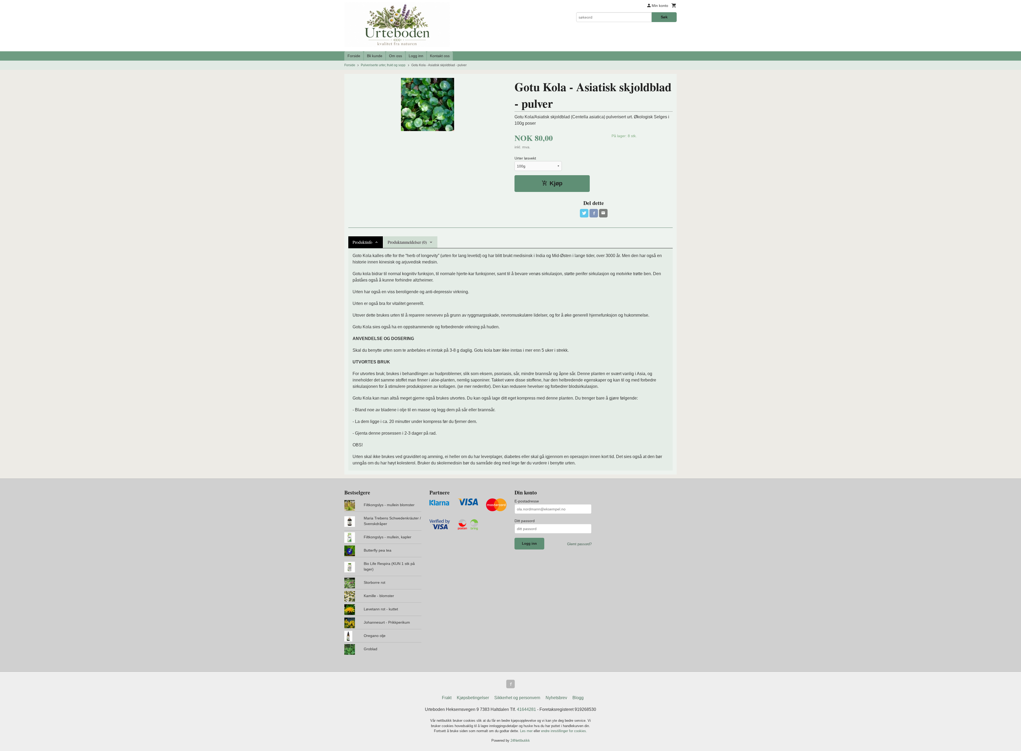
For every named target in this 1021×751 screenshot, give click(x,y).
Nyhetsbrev (556, 697)
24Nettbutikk (520, 740)
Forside (354, 56)
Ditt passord (524, 521)
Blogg (578, 697)
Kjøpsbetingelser (473, 697)
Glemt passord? (579, 544)
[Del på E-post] (603, 213)
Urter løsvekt (525, 158)
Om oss (395, 56)
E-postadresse (526, 501)
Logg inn (416, 56)
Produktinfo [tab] (362, 242)
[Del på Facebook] (593, 213)
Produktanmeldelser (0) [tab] (407, 242)
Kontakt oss (440, 56)
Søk (664, 17)
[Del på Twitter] (584, 213)
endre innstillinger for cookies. (564, 731)
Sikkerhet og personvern (517, 697)
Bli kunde (374, 56)
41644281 (526, 709)
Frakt (446, 697)
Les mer (527, 731)
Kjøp (556, 183)
